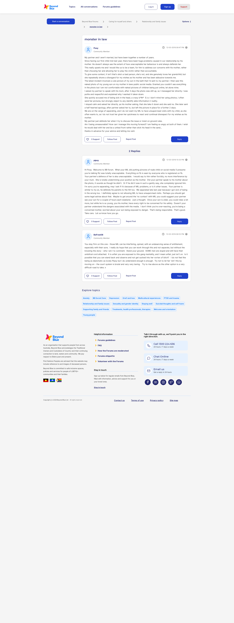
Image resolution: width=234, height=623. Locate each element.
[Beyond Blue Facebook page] (148, 387)
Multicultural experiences (149, 298)
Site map (174, 400)
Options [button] (185, 21)
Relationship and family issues (154, 21)
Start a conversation (60, 21)
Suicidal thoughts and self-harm (170, 304)
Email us (159, 369)
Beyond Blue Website (54, 337)
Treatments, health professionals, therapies (131, 309)
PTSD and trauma (171, 298)
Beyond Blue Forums (54, 6)
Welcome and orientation (165, 309)
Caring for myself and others (120, 21)
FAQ (100, 345)
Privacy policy (156, 400)
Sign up (167, 7)
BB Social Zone (99, 298)
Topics (72, 6)
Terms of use (137, 400)
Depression (114, 298)
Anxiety (86, 298)
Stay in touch (99, 387)
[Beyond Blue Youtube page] (155, 387)
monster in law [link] (96, 27)
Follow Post (112, 139)
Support (183, 7)
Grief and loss (129, 298)
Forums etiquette (106, 356)
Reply (179, 139)
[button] (87, 139)
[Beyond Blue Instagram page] (163, 387)
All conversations (89, 6)
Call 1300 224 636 (164, 343)
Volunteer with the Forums (111, 361)
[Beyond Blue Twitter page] (171, 387)
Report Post (131, 139)
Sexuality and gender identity (125, 304)
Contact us (119, 400)
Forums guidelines (111, 6)
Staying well (147, 304)
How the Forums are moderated (113, 351)
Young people (89, 315)
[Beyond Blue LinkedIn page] (179, 387)
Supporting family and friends (96, 309)
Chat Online (161, 356)
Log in (151, 7)
